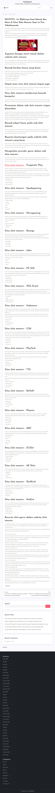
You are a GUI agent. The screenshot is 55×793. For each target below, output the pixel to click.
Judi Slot (8, 585)
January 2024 (5, 743)
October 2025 (6, 686)
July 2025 (5, 694)
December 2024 (6, 713)
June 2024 (5, 730)
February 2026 (6, 675)
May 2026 (5, 667)
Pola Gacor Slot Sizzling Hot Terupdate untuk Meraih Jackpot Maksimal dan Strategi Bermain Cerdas (26, 624)
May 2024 (5, 732)
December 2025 (6, 680)
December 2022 (6, 752)
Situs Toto (5, 647)
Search (7, 604)
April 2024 (5, 735)
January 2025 (5, 711)
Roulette (4, 770)
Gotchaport (27, 2)
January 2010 (5, 754)
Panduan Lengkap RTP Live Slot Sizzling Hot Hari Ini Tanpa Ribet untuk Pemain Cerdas (23, 621)
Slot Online (5, 778)
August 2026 (5, 658)
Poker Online (5, 767)
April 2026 (5, 669)
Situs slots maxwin (14, 165)
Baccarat (5, 761)
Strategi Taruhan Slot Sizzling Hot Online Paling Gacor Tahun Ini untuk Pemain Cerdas (23, 629)
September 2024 (6, 722)
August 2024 (5, 724)
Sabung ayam (6, 775)
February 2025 (6, 708)
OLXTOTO (31, 791)
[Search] (51, 8)
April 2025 (5, 702)
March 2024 (5, 738)
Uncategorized (6, 783)
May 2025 (5, 700)
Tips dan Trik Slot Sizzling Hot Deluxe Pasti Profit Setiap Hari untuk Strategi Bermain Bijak (24, 626)
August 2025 (5, 691)
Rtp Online (5, 772)
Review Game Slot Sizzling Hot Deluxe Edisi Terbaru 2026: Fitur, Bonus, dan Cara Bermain (24, 618)
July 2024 (5, 727)
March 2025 (5, 705)
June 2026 (5, 664)
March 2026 (5, 672)
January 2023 (5, 749)
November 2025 (6, 683)
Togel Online (5, 781)
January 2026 (5, 678)
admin (6, 14)
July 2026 (5, 661)
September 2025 (6, 689)
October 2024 (6, 719)
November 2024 (6, 716)
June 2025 (5, 697)
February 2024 (6, 741)
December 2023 (6, 746)
